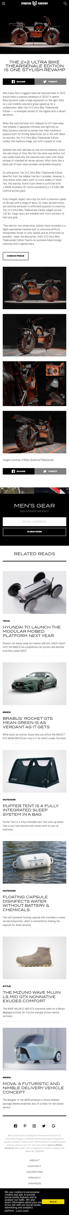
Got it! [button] (53, 1201)
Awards (34, 1183)
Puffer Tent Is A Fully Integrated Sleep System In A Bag (30, 810)
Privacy (34, 1178)
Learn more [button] (22, 1210)
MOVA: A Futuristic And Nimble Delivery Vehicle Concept (33, 1088)
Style (7, 986)
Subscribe (34, 531)
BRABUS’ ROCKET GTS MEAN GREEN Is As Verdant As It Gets (28, 723)
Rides (7, 712)
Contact (34, 1166)
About (34, 1160)
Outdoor (9, 800)
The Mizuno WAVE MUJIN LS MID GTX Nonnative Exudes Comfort (32, 997)
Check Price (15, 256)
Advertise (34, 1172)
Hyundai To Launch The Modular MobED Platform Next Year (32, 632)
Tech (6, 621)
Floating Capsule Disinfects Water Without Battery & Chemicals (26, 903)
